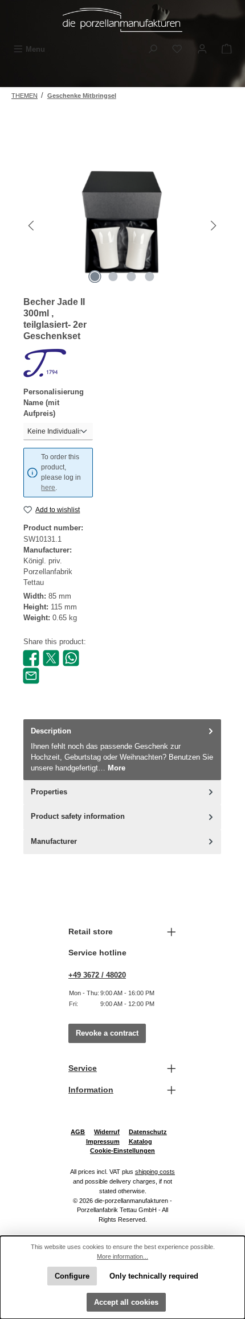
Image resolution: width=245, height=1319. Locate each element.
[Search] (152, 49)
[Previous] (31, 225)
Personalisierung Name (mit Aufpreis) (53, 402)
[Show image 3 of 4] (131, 276)
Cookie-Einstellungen (122, 1150)
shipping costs (155, 1171)
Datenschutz (148, 1131)
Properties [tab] (49, 792)
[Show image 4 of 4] (149, 276)
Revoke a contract (107, 1033)
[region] (122, 226)
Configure (72, 1276)
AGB (78, 1131)
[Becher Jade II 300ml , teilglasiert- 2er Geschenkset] (122, 226)
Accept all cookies (126, 1302)
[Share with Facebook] (31, 657)
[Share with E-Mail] (31, 675)
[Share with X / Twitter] (51, 657)
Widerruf (107, 1131)
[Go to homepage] (122, 20)
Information (90, 1089)
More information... (122, 1256)
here (48, 488)
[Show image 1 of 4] (95, 276)
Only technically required (153, 1276)
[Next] (213, 225)
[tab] (122, 749)
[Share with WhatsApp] (71, 657)
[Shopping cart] (226, 49)
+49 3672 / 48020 (97, 975)
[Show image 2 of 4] (113, 276)
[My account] (202, 49)
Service (82, 1068)
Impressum (103, 1141)
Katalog (140, 1141)
